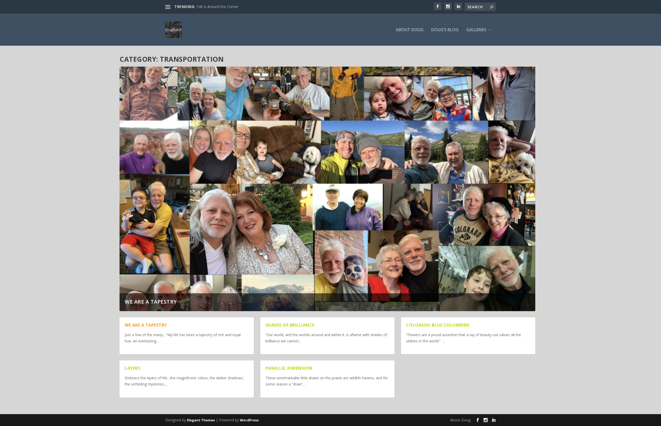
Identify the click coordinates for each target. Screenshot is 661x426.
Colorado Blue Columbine (438, 325)
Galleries (476, 30)
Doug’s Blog (445, 30)
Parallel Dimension (288, 368)
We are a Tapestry (151, 301)
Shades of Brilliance (289, 325)
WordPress (249, 420)
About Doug (409, 30)
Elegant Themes (201, 420)
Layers (132, 368)
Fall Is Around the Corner (217, 6)
